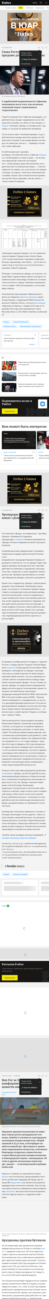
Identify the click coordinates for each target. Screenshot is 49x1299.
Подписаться (10, 411)
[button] (46, 3)
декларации (40, 303)
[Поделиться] (42, 47)
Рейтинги (29, 8)
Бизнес (41, 452)
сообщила (19, 539)
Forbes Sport (8, 1018)
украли (5, 1176)
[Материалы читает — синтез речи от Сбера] (39, 47)
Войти (35, 3)
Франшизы (40, 8)
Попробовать (26, 64)
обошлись (10, 1191)
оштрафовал (7, 773)
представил (16, 1182)
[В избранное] (46, 47)
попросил (10, 667)
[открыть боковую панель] (41, 3)
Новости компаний (10, 452)
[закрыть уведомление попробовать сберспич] (39, 54)
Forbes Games (13, 8)
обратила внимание (29, 297)
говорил (42, 154)
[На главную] (6, 3)
